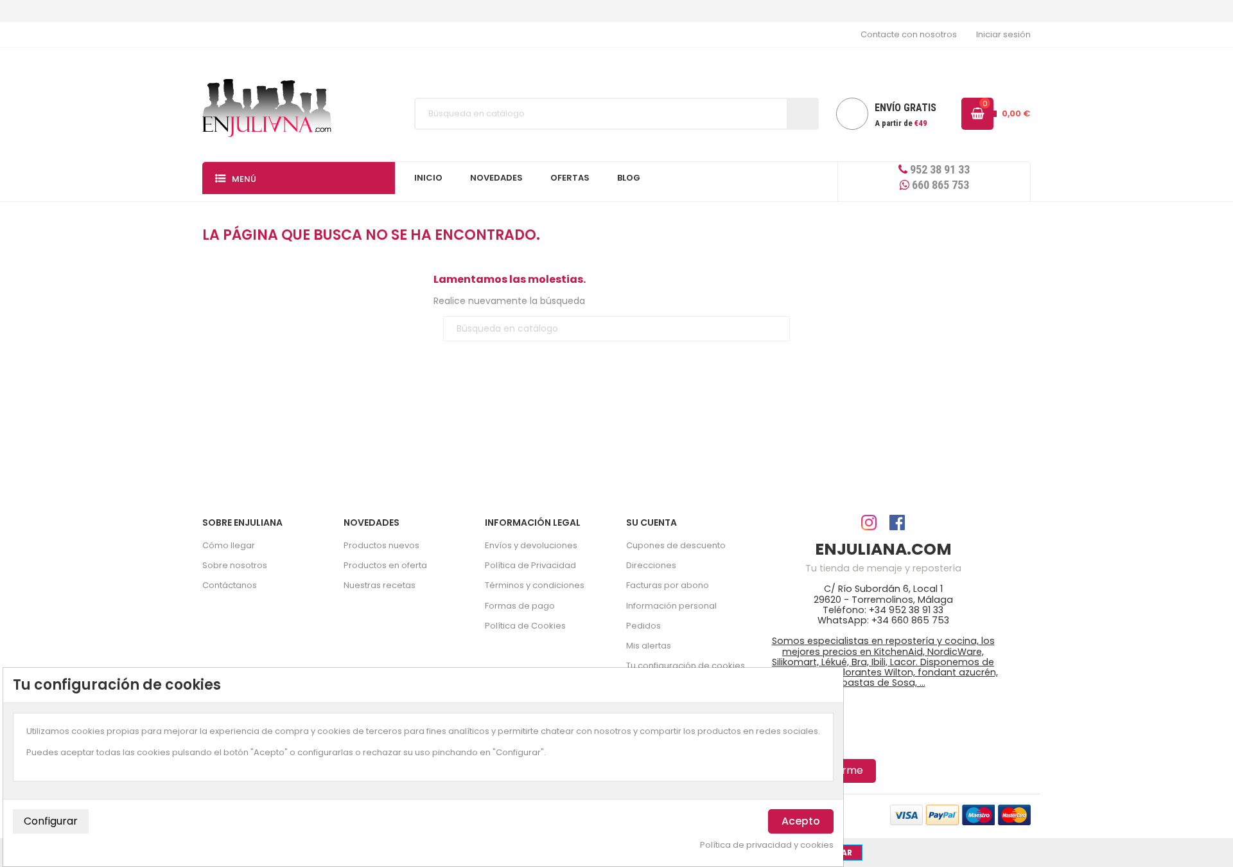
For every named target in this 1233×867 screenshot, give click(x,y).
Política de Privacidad (530, 565)
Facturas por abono (667, 585)
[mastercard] (1014, 815)
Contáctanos (229, 585)
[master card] (942, 815)
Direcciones (651, 565)
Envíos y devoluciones (531, 545)
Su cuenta (651, 522)
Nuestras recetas (379, 585)
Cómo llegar (228, 545)
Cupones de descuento (676, 545)
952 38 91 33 (938, 169)
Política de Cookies (525, 626)
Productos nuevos (381, 545)
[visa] (906, 815)
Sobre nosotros (234, 565)
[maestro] (978, 815)
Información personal (671, 606)
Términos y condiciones (534, 585)
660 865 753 (939, 185)
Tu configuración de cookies (685, 665)
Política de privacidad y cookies (767, 845)
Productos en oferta (385, 565)
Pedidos (643, 626)
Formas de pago (520, 606)
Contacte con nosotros (909, 34)
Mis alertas (648, 645)
